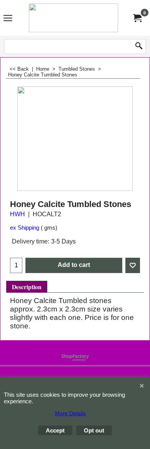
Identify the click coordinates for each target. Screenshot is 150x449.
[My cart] (137, 17)
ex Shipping (24, 228)
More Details (70, 413)
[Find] (138, 46)
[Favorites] (132, 265)
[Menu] (7, 18)
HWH (17, 214)
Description (27, 287)
